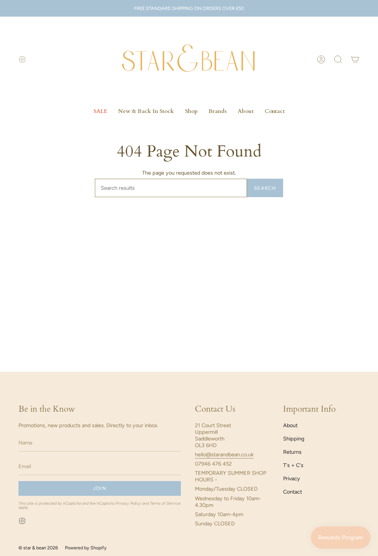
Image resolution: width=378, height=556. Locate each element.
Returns (292, 452)
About (290, 425)
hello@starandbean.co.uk (224, 454)
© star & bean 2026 (38, 547)
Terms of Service (165, 503)
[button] (338, 60)
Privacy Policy (128, 503)
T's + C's (293, 465)
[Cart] (355, 60)
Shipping (293, 438)
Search (265, 188)
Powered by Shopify (86, 547)
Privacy (291, 478)
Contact (292, 491)
